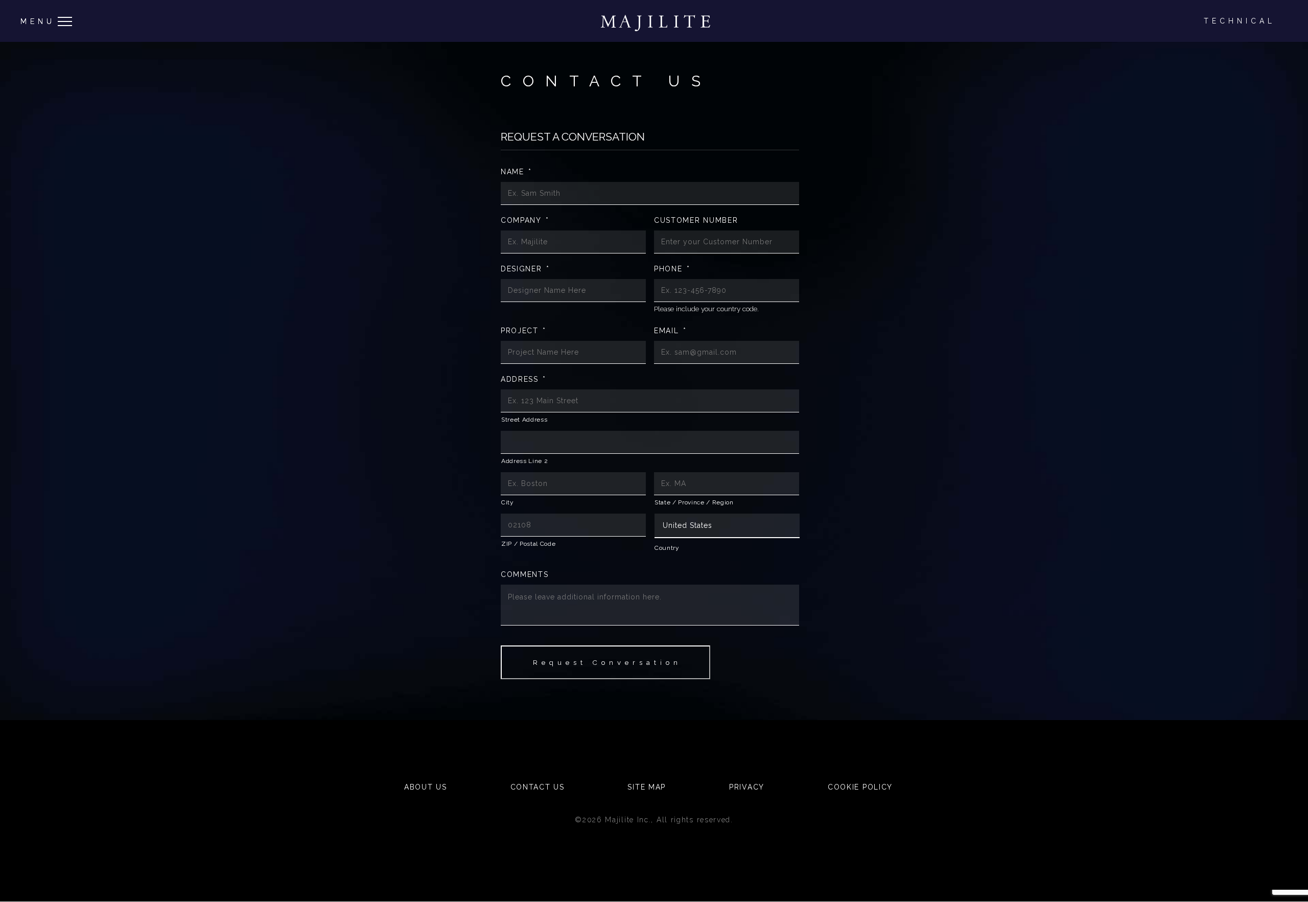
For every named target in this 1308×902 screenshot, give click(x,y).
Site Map (646, 787)
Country (667, 547)
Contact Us (537, 787)
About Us (425, 787)
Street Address (524, 419)
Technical (1239, 21)
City (507, 502)
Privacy (746, 787)
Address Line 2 (524, 461)
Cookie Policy (860, 787)
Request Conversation (607, 662)
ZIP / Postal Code (528, 543)
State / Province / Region (694, 502)
